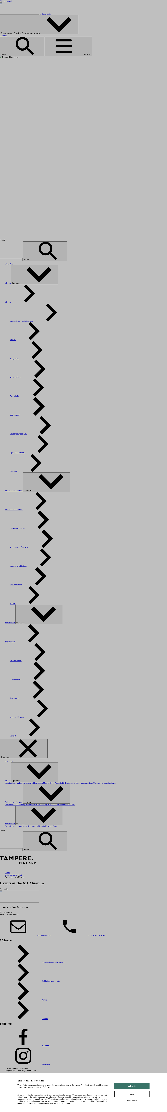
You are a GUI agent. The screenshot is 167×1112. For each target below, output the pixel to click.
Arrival (13, 340)
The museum (10, 623)
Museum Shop (16, 377)
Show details (132, 1101)
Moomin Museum (17, 717)
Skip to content (6, 1)
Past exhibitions (16, 585)
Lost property (15, 415)
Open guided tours (17, 452)
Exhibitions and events (14, 490)
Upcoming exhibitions (18, 566)
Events (13, 604)
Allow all (131, 1086)
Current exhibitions (17, 528)
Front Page (9, 264)
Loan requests (15, 679)
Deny (132, 1094)
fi (3, 35)
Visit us (8, 283)
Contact (13, 736)
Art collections (16, 661)
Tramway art (15, 698)
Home (7, 873)
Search (3, 55)
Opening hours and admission (21, 321)
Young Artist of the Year (19, 547)
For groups (14, 358)
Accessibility (15, 396)
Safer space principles (18, 434)
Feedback (14, 471)
